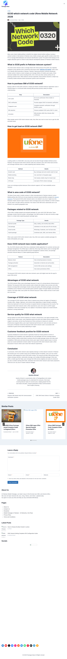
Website (46, 475)
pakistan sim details (45, 69)
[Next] (63, 424)
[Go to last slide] (4, 424)
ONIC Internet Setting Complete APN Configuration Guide (23, 533)
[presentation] (11, 415)
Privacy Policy (7, 515)
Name (10, 475)
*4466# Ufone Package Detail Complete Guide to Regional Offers (11, 427)
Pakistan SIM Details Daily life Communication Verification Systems (20, 395)
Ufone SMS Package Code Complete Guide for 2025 (55, 427)
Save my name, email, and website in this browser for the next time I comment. (27, 478)
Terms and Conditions (9, 517)
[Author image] (8, 20)
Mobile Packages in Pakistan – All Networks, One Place (18, 513)
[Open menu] (64, 4)
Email (28, 475)
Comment (11, 457)
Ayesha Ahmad (14, 20)
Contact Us (7, 509)
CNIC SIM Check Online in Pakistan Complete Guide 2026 (47, 395)
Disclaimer (6, 511)
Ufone (9, 10)
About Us (6, 507)
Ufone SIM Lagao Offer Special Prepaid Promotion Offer (33, 427)
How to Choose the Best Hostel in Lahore (18, 527)
